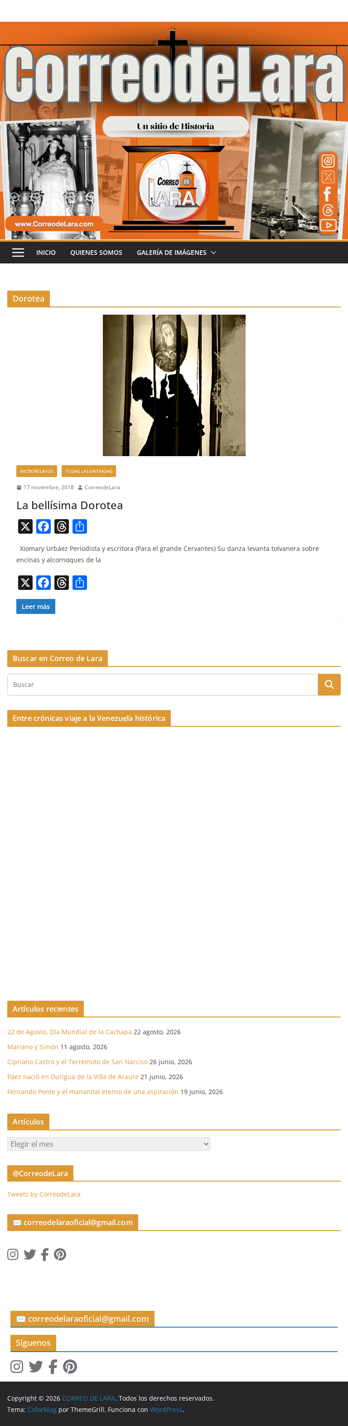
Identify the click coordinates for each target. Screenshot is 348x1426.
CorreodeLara (102, 487)
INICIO (46, 252)
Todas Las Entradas (88, 471)
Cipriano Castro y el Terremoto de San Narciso (77, 1061)
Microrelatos (36, 471)
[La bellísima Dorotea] (174, 385)
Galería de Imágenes (172, 252)
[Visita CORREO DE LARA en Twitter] (30, 1256)
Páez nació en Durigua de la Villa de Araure (73, 1076)
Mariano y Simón (32, 1046)
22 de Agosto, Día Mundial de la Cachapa (69, 1031)
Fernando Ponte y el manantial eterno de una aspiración (93, 1091)
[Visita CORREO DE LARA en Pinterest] (60, 1256)
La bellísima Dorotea (69, 504)
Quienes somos (96, 252)
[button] (212, 252)
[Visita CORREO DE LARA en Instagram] (13, 1256)
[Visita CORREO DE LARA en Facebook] (45, 1256)
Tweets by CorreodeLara (44, 1194)
